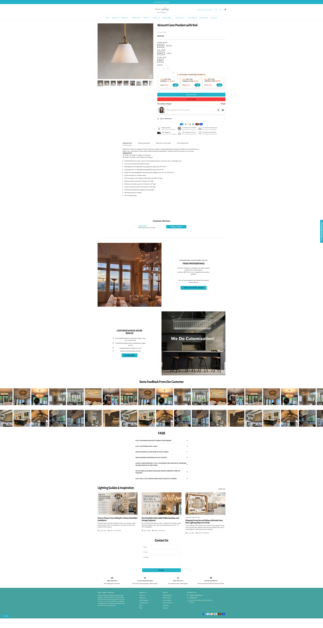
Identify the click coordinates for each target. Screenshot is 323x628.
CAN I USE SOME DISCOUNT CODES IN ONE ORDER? (153, 440)
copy (175, 85)
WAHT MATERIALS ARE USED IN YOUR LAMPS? (152, 452)
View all (221, 489)
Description (127, 143)
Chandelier (124, 18)
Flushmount (156, 18)
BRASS (161, 46)
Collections (115, 18)
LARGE (168, 53)
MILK (160, 61)
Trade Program (192, 18)
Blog (140, 608)
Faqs (140, 605)
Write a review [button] (176, 227)
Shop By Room (167, 18)
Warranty (165, 605)
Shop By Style (179, 18)
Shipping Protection (192, 517)
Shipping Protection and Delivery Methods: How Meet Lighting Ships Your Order (204, 521)
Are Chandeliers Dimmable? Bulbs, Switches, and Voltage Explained (160, 519)
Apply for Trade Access (193, 288)
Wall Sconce (146, 18)
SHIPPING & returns (163, 143)
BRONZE (169, 46)
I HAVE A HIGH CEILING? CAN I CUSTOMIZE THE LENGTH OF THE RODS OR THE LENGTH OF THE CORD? (160, 464)
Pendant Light (136, 18)
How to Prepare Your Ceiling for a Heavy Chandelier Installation (117, 519)
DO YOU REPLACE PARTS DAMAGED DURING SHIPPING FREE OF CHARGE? (157, 472)
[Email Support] (223, 110)
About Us (142, 595)
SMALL (161, 53)
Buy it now (191, 99)
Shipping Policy (167, 595)
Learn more (129, 355)
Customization (204, 18)
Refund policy (167, 598)
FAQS (223, 104)
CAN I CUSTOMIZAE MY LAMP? (146, 446)
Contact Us (214, 18)
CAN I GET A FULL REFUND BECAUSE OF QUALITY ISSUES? (156, 479)
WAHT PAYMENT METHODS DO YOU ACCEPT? (151, 457)
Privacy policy (167, 600)
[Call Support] (218, 110)
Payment (165, 608)
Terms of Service (168, 603)
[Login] (221, 10)
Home (107, 18)
